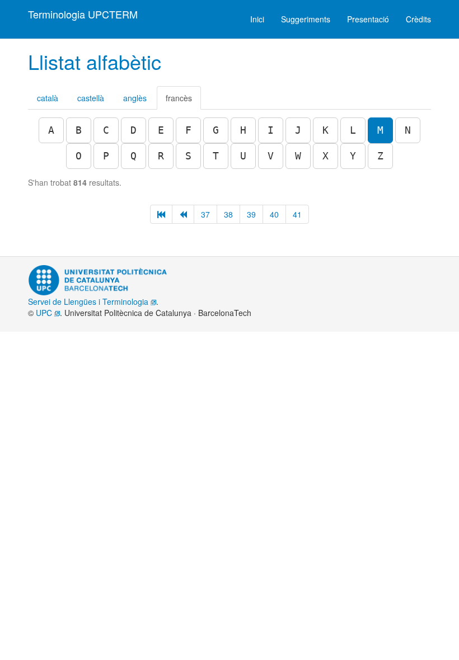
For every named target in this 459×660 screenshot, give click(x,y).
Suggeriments (305, 19)
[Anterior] (183, 214)
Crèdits (418, 19)
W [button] (298, 156)
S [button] (188, 156)
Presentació (368, 19)
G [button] (216, 130)
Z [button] (380, 156)
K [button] (325, 130)
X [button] (325, 156)
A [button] (51, 130)
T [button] (216, 156)
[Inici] (161, 214)
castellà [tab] (90, 97)
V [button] (271, 156)
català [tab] (47, 97)
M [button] (380, 130)
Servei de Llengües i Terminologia (89, 301)
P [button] (106, 156)
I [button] (271, 130)
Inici (257, 19)
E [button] (161, 130)
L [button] (353, 130)
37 (205, 214)
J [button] (298, 130)
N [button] (408, 130)
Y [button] (353, 156)
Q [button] (133, 156)
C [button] (106, 130)
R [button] (161, 156)
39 (251, 214)
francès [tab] (179, 97)
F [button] (188, 130)
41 (297, 214)
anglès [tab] (135, 97)
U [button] (243, 156)
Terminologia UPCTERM (83, 14)
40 (274, 214)
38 (228, 214)
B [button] (79, 130)
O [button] (79, 156)
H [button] (243, 130)
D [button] (133, 130)
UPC (45, 312)
